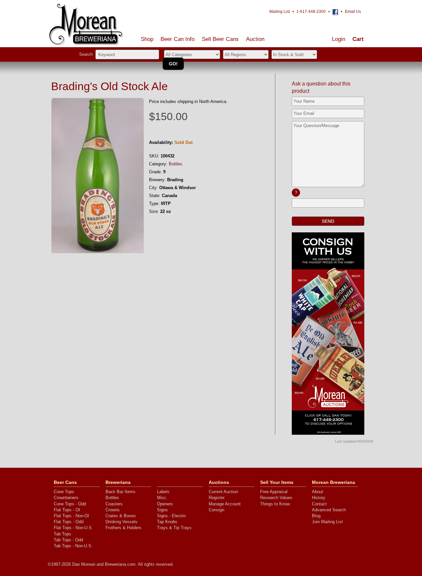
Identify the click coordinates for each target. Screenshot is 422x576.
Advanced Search (329, 509)
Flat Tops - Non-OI (71, 515)
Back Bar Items (121, 491)
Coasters (114, 503)
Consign (216, 509)
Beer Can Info (178, 39)
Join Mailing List (327, 521)
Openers (165, 503)
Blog (316, 515)
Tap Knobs (167, 521)
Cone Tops (64, 491)
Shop (147, 39)
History (318, 497)
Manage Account (225, 503)
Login (338, 39)
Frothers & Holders (123, 527)
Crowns (113, 509)
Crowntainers (66, 497)
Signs (162, 509)
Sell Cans (220, 39)
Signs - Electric (171, 515)
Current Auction (223, 491)
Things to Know (275, 503)
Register (217, 497)
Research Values (276, 497)
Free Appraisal (273, 491)
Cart (358, 39)
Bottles (175, 163)
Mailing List (279, 11)
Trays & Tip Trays (174, 527)
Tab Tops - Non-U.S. (73, 545)
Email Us (353, 11)
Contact (319, 503)
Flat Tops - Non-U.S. (73, 527)
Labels (163, 491)
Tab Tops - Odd (68, 539)
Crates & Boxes (121, 515)
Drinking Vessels (121, 521)
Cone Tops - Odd (70, 503)
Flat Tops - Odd (68, 521)
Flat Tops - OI (67, 509)
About (317, 491)
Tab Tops (62, 533)
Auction (255, 39)
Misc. (162, 497)
